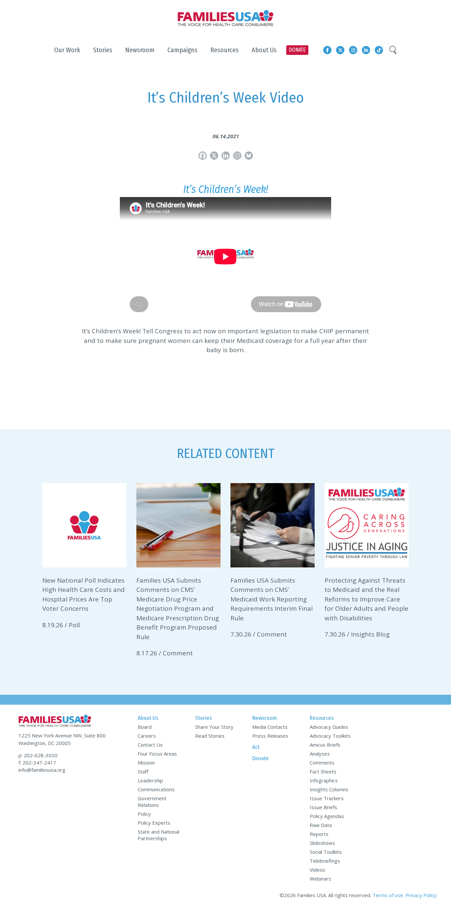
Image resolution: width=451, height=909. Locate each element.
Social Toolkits (326, 851)
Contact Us (150, 744)
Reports (319, 834)
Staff (143, 771)
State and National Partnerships (158, 835)
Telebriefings (325, 860)
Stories (203, 718)
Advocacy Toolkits (330, 735)
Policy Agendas (327, 816)
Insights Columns (329, 789)
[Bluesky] (249, 155)
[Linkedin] (226, 155)
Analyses (320, 753)
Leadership (150, 780)
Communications (156, 789)
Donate (260, 758)
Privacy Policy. (421, 895)
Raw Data (321, 825)
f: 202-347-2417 (37, 762)
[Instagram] (237, 155)
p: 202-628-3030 (37, 755)
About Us (148, 718)
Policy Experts (154, 822)
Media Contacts (270, 726)
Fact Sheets (323, 771)
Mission (146, 762)
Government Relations (152, 801)
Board (145, 726)
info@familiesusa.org (41, 769)
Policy (144, 813)
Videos (317, 869)
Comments (322, 762)
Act (256, 747)
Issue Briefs (323, 807)
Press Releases (270, 735)
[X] (214, 155)
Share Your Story (214, 726)
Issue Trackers (327, 798)
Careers (147, 735)
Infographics (324, 780)
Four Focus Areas (157, 753)
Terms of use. (388, 895)
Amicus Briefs (325, 744)
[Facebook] (202, 155)
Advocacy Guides (329, 726)
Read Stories (210, 735)
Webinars (320, 878)
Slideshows (322, 843)
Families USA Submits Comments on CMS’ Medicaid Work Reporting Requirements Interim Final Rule (271, 599)
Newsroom (264, 718)
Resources (322, 718)
